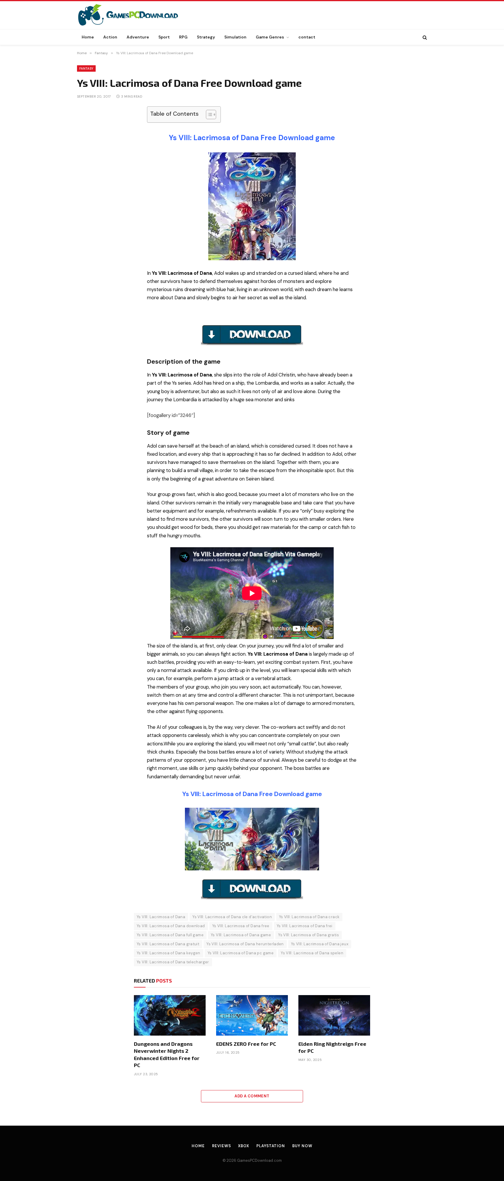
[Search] (424, 37)
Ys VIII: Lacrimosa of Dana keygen (168, 953)
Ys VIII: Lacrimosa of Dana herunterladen (245, 943)
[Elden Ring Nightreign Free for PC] (334, 1015)
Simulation (235, 37)
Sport (164, 37)
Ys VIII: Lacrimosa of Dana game (241, 934)
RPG (183, 37)
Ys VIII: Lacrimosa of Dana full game (170, 934)
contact (306, 37)
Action (110, 37)
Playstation (270, 1145)
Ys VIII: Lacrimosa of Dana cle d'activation (232, 916)
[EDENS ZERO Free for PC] (252, 1015)
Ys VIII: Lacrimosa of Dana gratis (308, 934)
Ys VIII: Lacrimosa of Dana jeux (319, 943)
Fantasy (86, 68)
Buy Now (302, 1145)
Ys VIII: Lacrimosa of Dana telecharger (173, 962)
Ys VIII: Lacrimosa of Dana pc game (241, 953)
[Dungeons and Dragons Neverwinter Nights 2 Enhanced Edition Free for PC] (170, 1015)
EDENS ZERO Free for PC (246, 1044)
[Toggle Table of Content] (208, 114)
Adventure (138, 37)
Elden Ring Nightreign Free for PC (332, 1047)
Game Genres (270, 37)
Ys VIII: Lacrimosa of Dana (161, 916)
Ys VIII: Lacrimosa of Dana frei (304, 925)
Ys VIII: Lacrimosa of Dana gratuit (168, 943)
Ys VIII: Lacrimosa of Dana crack (309, 916)
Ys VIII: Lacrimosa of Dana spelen (312, 953)
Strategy (206, 37)
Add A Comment (252, 1096)
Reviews (221, 1145)
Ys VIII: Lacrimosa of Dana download (171, 925)
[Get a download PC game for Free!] (134, 15)
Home (88, 37)
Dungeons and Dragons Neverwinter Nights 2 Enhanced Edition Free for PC (167, 1054)
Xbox (243, 1145)
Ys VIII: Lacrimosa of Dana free (241, 925)
